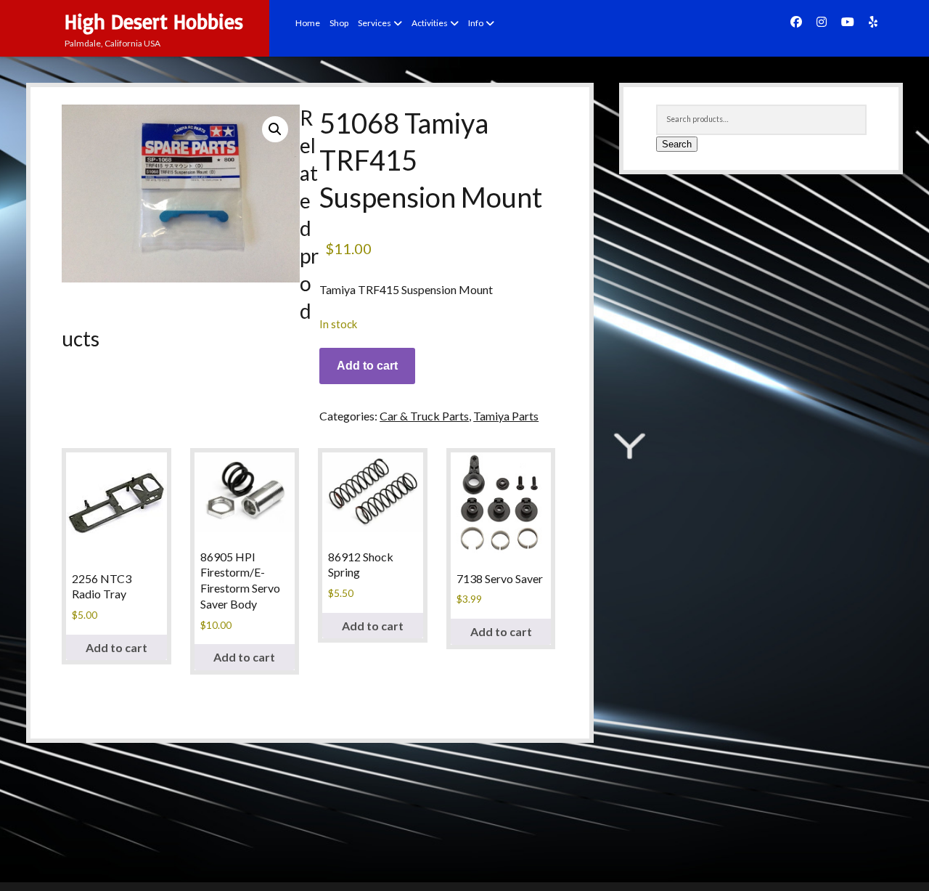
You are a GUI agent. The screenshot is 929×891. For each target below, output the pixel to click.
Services (374, 22)
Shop (339, 22)
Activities (430, 22)
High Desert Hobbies (154, 21)
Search (677, 144)
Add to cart (367, 365)
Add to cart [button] (116, 647)
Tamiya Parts (506, 416)
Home (307, 22)
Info (475, 22)
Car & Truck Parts (424, 416)
